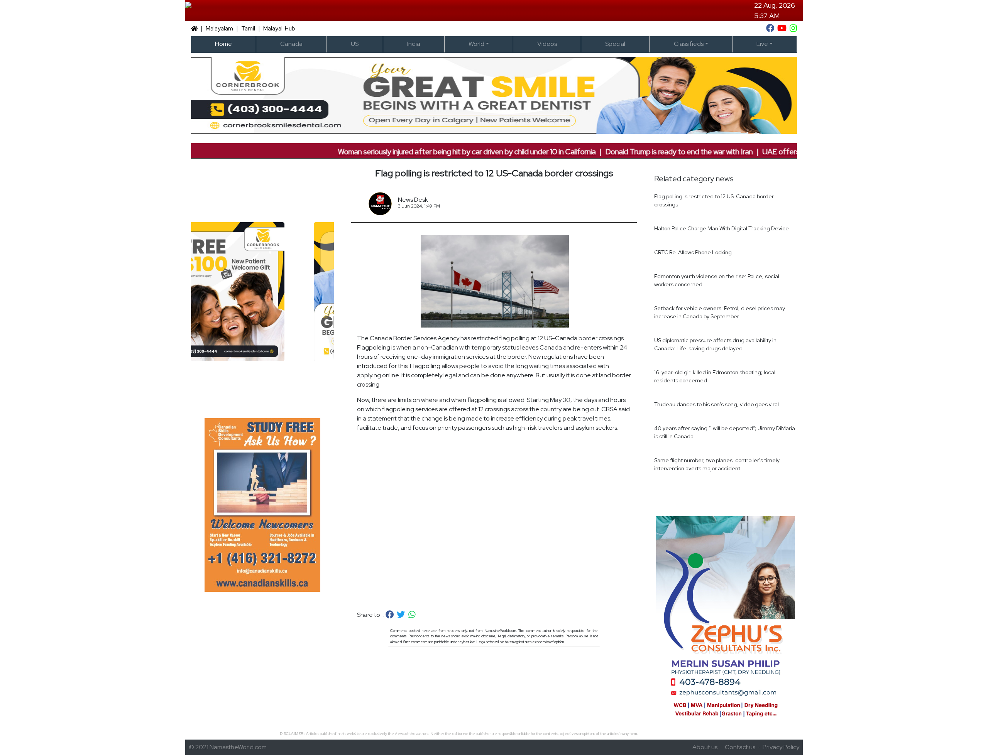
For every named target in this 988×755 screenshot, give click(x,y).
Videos (547, 44)
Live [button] (762, 44)
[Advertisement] (494, 521)
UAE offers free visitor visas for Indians (779, 152)
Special (615, 44)
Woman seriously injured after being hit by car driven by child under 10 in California (421, 152)
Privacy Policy (781, 747)
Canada (291, 44)
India (413, 44)
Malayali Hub (279, 28)
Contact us (740, 747)
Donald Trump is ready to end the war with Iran (633, 152)
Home (223, 44)
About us (704, 747)
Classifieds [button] (689, 44)
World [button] (476, 44)
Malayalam (219, 28)
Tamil (248, 28)
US (355, 44)
